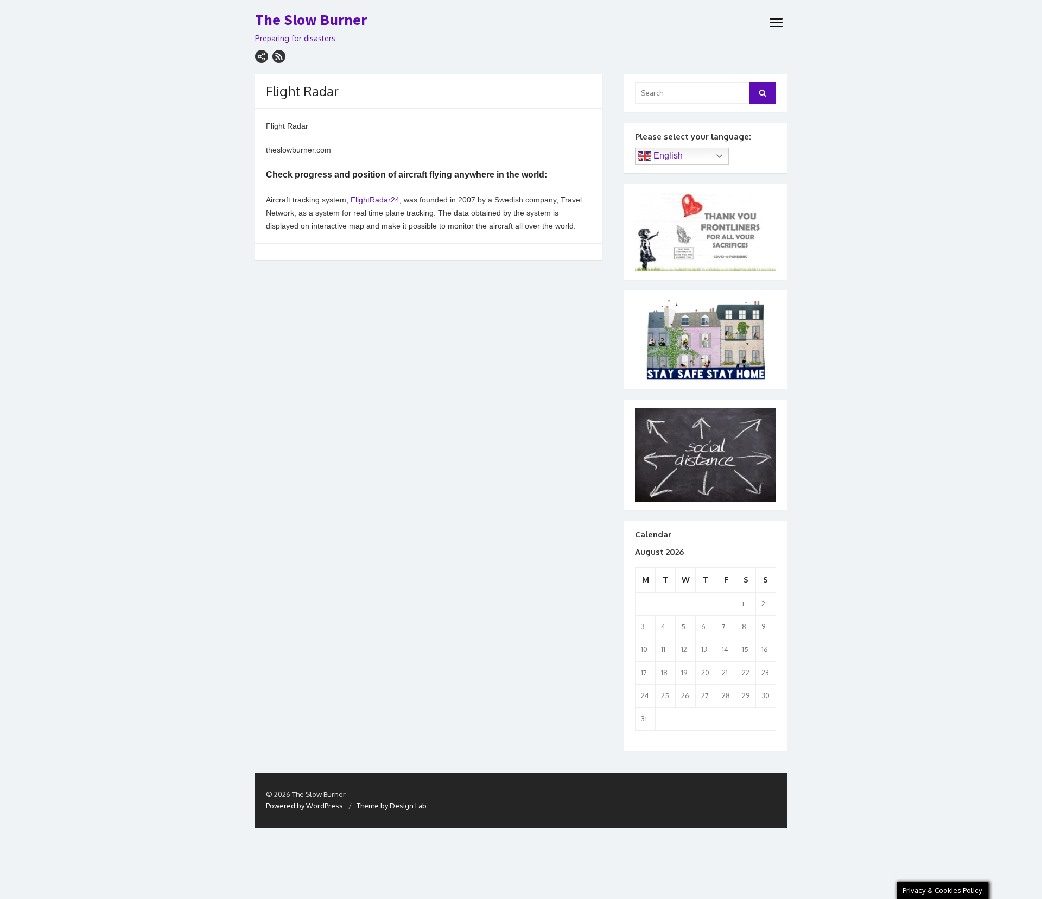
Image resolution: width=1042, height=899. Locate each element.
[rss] (278, 56)
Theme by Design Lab (392, 805)
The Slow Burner (311, 20)
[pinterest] (261, 56)
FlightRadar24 (375, 199)
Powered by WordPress (304, 805)
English (667, 155)
